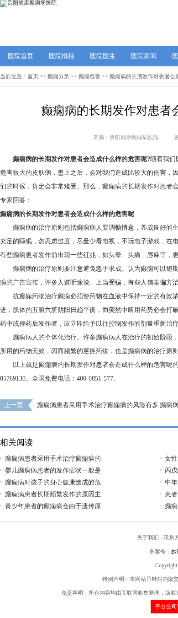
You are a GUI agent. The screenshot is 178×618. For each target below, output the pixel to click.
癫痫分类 (58, 76)
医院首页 (20, 56)
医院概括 (61, 56)
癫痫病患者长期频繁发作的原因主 (53, 494)
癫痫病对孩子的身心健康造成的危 (53, 482)
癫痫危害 (89, 76)
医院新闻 (144, 56)
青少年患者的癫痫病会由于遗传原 (53, 506)
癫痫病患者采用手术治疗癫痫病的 (53, 458)
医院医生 (102, 56)
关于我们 (148, 537)
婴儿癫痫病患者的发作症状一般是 (53, 470)
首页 (32, 76)
